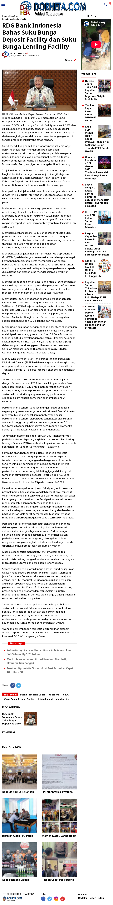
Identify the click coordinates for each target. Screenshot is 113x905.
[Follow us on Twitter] (49, 898)
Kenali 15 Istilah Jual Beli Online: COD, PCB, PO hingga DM (93, 268)
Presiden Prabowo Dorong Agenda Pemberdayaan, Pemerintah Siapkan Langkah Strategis (95, 317)
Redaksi (83, 898)
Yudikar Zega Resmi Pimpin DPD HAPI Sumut (90, 113)
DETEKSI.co (9, 114)
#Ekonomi (54, 694)
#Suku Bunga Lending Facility (53, 699)
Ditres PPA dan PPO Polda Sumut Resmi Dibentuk (17, 837)
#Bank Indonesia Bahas (32, 694)
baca (69, 60)
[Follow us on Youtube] (62, 898)
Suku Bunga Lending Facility (14, 19)
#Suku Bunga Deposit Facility (19, 699)
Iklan (101, 898)
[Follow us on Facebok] (43, 898)
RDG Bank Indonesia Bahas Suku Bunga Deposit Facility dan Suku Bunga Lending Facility (12, 722)
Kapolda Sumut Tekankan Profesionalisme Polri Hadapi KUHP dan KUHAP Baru (96, 291)
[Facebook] (12, 685)
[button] (110, 2)
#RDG (66, 694)
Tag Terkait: (10, 694)
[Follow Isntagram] (56, 898)
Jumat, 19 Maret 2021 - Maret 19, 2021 (24, 56)
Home (5, 16)
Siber (93, 898)
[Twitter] (18, 685)
